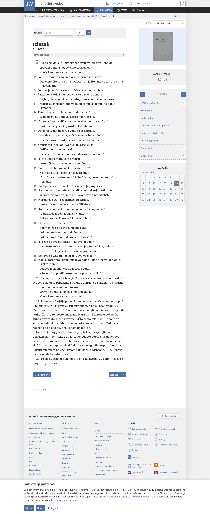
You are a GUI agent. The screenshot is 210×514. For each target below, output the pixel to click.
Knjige (64, 433)
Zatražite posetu (102, 440)
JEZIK (148, 23)
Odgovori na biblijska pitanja (41, 428)
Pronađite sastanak (164, 429)
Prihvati (29, 508)
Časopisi (65, 450)
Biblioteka (29, 16)
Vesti (97, 423)
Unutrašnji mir (35, 448)
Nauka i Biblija (35, 470)
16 (35, 223)
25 (102, 318)
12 (35, 186)
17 (35, 241)
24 (89, 314)
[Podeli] (175, 16)
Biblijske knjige (149, 118)
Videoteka (66, 475)
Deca (31, 461)
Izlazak (104, 16)
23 (117, 305)
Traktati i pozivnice (70, 441)
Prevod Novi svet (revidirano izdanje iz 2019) (78, 16)
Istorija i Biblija (35, 474)
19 (35, 259)
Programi (66, 458)
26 (53, 336)
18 (35, 255)
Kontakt (98, 445)
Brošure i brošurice (70, 437)
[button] (79, 10)
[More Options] (182, 16)
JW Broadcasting (69, 471)
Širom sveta (100, 474)
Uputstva (66, 467)
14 (35, 199)
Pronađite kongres (138, 434)
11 (35, 168)
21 (111, 282)
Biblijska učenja (35, 423)
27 (38, 358)
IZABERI (38, 32)
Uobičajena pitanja (103, 436)
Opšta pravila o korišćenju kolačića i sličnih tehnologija (121, 496)
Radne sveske (68, 454)
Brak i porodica (35, 453)
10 (35, 158)
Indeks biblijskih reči (152, 133)
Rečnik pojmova (149, 140)
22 (38, 301)
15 (37, 62)
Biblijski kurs (34, 437)
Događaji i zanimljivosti (104, 466)
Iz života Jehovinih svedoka (106, 470)
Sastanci (98, 453)
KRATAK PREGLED (147, 172)
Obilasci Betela (101, 449)
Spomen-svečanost (103, 457)
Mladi (31, 457)
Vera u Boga (34, 465)
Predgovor (146, 110)
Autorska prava (39, 389)
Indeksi (65, 463)
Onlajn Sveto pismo (46, 16)
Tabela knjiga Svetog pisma (155, 125)
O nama (98, 430)
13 (35, 190)
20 (38, 278)
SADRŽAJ (163, 94)
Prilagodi (53, 508)
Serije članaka (68, 445)
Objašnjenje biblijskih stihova (41, 433)
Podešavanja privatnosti (64, 500)
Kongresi (98, 462)
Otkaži (40, 508)
